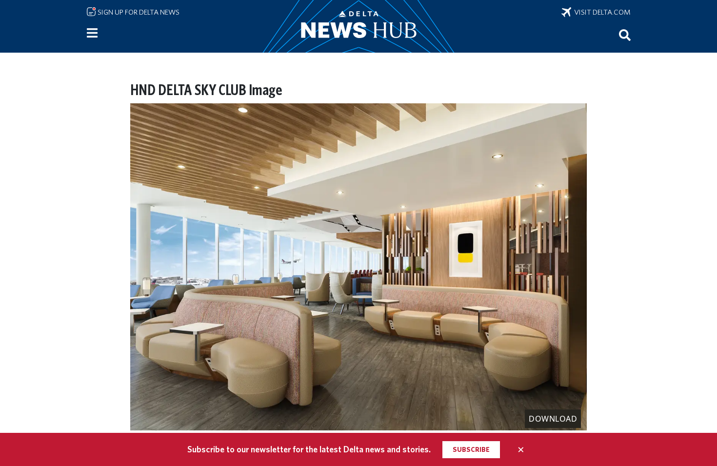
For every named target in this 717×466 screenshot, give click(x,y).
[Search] (625, 34)
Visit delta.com (601, 12)
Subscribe (471, 449)
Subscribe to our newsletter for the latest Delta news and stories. (309, 449)
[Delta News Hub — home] (358, 26)
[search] (625, 34)
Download (553, 418)
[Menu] (92, 33)
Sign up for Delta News (137, 12)
